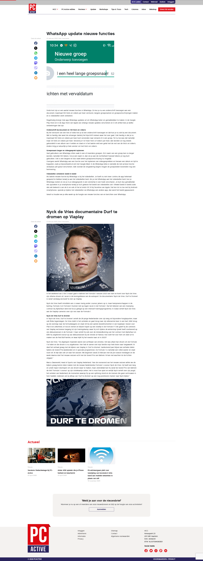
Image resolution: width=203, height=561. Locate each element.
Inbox (144, 9)
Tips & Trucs (116, 9)
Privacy (80, 539)
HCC (54, 9)
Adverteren (82, 533)
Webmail (154, 2)
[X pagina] (151, 550)
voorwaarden (160, 559)
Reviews (81, 9)
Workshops (103, 9)
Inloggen (170, 2)
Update (93, 9)
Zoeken (162, 2)
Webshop (152, 9)
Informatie (82, 536)
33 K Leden (136, 2)
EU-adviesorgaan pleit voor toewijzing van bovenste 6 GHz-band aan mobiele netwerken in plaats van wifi (100, 474)
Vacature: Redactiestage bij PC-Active (40, 471)
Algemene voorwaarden (120, 536)
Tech (126, 9)
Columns (135, 9)
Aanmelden (101, 509)
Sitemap (114, 531)
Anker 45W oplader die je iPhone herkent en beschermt (71, 471)
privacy (171, 559)
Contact (146, 2)
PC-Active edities (68, 9)
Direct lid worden (167, 9)
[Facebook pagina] (146, 550)
